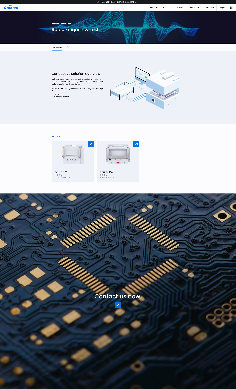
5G (172, 7)
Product (164, 7)
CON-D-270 (106, 172)
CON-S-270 (61, 172)
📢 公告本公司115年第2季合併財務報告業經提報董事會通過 (118, 2)
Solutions (180, 7)
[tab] (57, 47)
